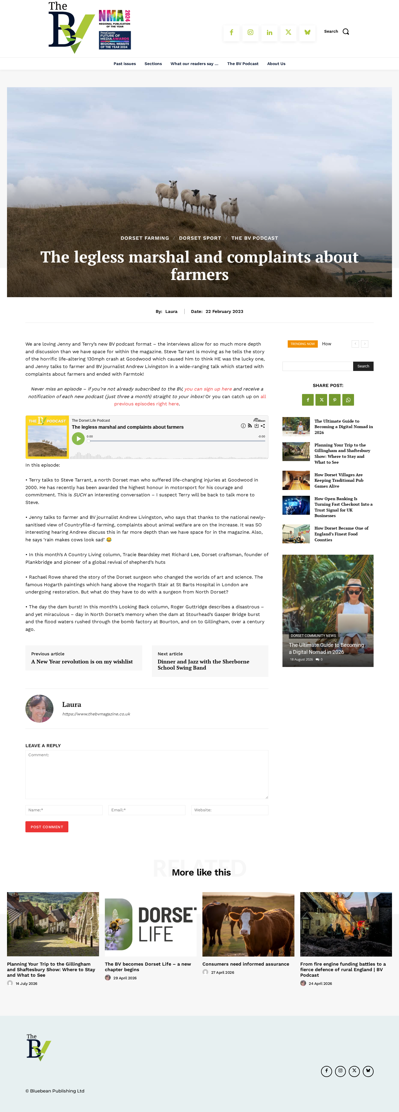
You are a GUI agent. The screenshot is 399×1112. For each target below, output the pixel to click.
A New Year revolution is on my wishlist (82, 662)
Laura (171, 311)
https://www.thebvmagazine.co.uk (96, 714)
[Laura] (39, 709)
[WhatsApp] (348, 400)
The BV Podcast (254, 238)
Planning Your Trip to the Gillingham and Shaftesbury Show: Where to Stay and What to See (342, 453)
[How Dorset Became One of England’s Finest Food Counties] (296, 533)
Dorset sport (200, 238)
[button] (338, 31)
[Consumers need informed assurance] (248, 924)
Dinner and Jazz (203, 665)
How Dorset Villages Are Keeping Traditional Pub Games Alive (339, 480)
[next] (364, 344)
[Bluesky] (307, 33)
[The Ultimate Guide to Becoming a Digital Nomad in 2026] (296, 426)
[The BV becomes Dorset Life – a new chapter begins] (151, 924)
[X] (288, 33)
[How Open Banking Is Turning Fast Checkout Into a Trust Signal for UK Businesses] (296, 505)
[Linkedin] (269, 33)
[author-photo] (11, 983)
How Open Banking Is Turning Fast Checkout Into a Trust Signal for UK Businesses (344, 507)
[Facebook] (231, 33)
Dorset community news (313, 636)
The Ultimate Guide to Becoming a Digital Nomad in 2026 (344, 426)
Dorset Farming (145, 238)
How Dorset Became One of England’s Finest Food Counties (341, 533)
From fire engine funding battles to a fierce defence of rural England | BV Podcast (343, 969)
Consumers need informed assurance (245, 964)
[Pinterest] (335, 400)
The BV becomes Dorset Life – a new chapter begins (148, 966)
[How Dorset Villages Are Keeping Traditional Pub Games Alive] (296, 480)
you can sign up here (208, 389)
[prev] (355, 344)
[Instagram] (250, 33)
